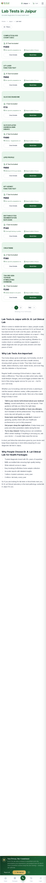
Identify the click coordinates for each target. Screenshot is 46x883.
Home (4, 21)
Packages (14, 881)
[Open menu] (42, 3)
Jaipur (11, 21)
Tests (31, 881)
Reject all (7, 872)
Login (40, 881)
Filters (8, 27)
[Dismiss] (28, 872)
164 (29, 307)
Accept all (20, 872)
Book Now (33, 55)
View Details (13, 55)
